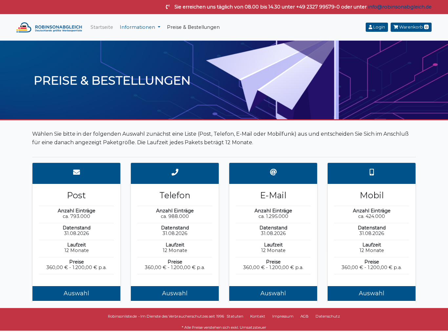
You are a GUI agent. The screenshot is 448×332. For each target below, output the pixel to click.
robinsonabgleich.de (49, 27)
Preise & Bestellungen (193, 27)
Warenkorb (412, 27)
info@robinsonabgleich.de (400, 7)
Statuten (235, 316)
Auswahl (76, 293)
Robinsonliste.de (122, 316)
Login (378, 27)
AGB (304, 316)
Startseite (102, 27)
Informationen (138, 27)
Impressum (283, 316)
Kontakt (257, 316)
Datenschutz (328, 316)
